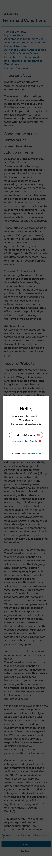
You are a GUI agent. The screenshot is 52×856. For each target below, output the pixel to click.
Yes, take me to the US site (24, 435)
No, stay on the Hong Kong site (24, 441)
